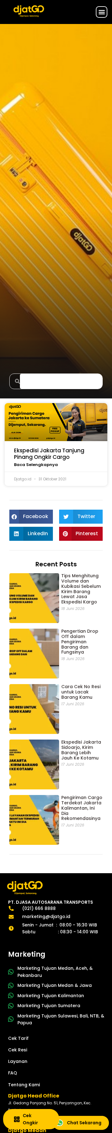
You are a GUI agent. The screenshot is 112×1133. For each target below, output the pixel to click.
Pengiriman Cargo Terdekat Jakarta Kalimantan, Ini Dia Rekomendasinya (81, 807)
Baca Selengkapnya (36, 465)
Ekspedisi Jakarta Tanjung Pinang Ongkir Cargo (49, 453)
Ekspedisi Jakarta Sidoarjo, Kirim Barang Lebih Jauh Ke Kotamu (81, 750)
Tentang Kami (24, 1085)
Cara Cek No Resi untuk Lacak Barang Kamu (80, 691)
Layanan (17, 1061)
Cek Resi (17, 1050)
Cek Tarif (18, 1038)
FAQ (12, 1073)
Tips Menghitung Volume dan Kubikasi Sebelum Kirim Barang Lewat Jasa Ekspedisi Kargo (81, 589)
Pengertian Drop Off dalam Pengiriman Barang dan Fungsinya (79, 641)
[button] (101, 12)
